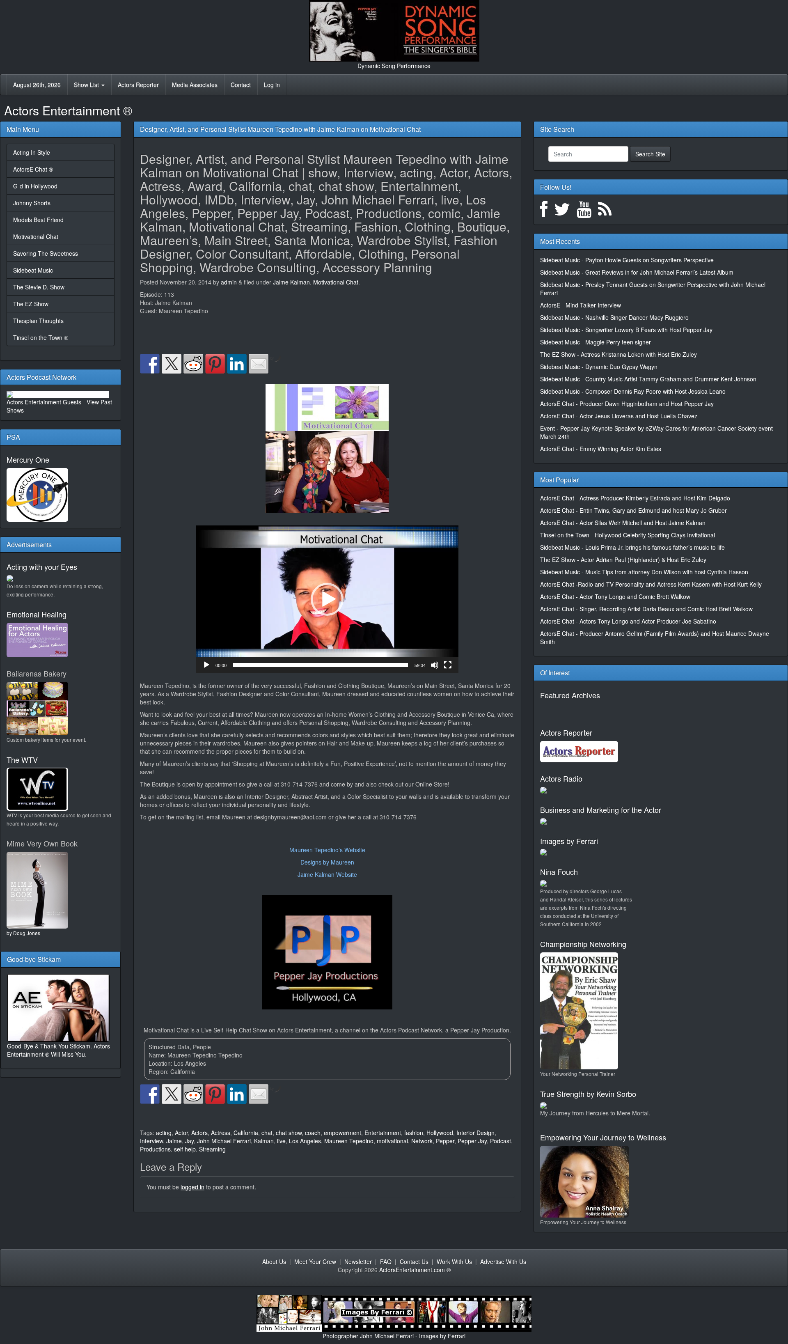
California (246, 1132)
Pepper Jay (472, 1141)
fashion (413, 1132)
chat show (289, 1132)
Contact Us (414, 1261)
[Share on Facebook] (150, 364)
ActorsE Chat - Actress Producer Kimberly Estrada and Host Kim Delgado (635, 498)
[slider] (320, 665)
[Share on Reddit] (193, 364)
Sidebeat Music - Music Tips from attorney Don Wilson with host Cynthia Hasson (644, 572)
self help (185, 1149)
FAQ (386, 1261)
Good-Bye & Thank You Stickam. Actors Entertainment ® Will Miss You (58, 1050)
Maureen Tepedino (348, 1141)
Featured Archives (570, 695)
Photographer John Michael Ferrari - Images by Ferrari (394, 1336)
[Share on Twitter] (171, 364)
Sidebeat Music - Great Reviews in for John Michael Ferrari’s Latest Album (636, 272)
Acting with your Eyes (42, 566)
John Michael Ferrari (224, 1141)
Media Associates (195, 84)
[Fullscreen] (448, 665)
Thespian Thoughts (38, 321)
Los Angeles (305, 1141)
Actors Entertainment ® (68, 110)
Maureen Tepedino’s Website (327, 850)
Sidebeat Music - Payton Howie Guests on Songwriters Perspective (627, 260)
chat (267, 1132)
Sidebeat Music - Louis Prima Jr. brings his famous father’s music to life (632, 547)
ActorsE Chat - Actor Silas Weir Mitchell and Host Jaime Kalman (623, 522)
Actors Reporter (138, 84)
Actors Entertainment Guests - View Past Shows (59, 406)
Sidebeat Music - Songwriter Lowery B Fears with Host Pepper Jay (626, 330)
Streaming (212, 1149)
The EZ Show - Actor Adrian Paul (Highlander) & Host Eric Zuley (623, 559)
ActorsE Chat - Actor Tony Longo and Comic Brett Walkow (615, 596)
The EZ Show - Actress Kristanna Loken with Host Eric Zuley (618, 354)
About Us (274, 1261)
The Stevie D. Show (38, 287)
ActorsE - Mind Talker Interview (580, 305)
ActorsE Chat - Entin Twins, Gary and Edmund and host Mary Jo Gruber (633, 510)
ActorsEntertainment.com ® (415, 1270)
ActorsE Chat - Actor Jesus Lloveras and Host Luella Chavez (618, 416)
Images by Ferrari (569, 840)
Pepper (445, 1141)
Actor (181, 1132)
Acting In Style (31, 152)
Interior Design (475, 1132)
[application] (327, 599)
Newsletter (358, 1261)
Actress (220, 1132)
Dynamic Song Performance (394, 66)
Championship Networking (583, 943)
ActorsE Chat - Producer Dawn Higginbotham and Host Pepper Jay (627, 403)
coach (313, 1132)
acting (164, 1132)
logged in (192, 1187)
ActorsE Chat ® (33, 169)
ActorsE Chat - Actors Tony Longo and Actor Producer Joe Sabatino (628, 621)
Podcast (500, 1141)
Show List (87, 84)
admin (229, 282)
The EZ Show (30, 304)
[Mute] (435, 665)
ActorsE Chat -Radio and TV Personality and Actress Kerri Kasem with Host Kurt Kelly (651, 584)
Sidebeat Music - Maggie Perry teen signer (595, 342)
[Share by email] (258, 364)
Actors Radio (561, 778)
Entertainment (382, 1132)
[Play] (206, 665)
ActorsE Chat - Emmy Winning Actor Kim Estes (600, 449)
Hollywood (439, 1132)
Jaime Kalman (291, 282)
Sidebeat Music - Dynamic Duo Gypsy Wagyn (598, 366)
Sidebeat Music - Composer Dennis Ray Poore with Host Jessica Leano (633, 391)
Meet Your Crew (315, 1261)
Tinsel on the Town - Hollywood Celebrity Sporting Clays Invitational (627, 535)
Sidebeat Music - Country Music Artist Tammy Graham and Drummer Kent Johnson (648, 379)
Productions (155, 1149)
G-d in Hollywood (35, 186)
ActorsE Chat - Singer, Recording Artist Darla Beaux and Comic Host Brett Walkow (646, 609)
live (281, 1141)
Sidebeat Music (33, 270)
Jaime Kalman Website (327, 874)
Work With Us (454, 1261)
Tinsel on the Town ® (40, 337)
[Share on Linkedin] (237, 364)
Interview (151, 1141)
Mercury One (28, 459)
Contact (241, 84)
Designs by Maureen (327, 862)
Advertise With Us (503, 1261)
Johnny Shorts (31, 203)
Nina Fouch (559, 871)
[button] (327, 599)
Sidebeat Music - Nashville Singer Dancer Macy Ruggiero (614, 317)
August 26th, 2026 (37, 84)
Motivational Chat (35, 236)
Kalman (264, 1141)
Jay (189, 1141)
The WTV (22, 759)
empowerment (342, 1132)
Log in (272, 84)
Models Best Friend (38, 220)
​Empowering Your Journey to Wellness (603, 1137)
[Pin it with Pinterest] (215, 364)
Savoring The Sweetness (45, 253)
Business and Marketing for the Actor (600, 809)
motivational (392, 1141)
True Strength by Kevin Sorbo (588, 1093)
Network (422, 1141)
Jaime (174, 1141)
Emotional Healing (36, 614)
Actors (199, 1132)
